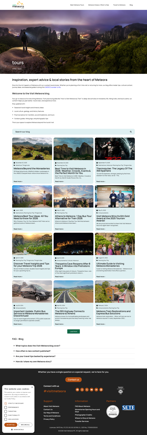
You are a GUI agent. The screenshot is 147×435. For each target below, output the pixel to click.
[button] (73, 345)
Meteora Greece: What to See (98, 5)
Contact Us (48, 409)
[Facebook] (77, 389)
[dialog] (18, 409)
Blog (131, 5)
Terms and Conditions (52, 416)
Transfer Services (82, 421)
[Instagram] (82, 389)
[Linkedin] (101, 389)
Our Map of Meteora (51, 413)
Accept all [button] (11, 425)
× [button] (32, 387)
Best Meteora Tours (77, 5)
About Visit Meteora (51, 406)
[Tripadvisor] (96, 389)
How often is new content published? (33, 351)
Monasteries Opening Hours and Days (87, 410)
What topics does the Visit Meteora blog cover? (38, 345)
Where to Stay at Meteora (85, 418)
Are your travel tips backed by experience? (35, 356)
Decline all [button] (25, 425)
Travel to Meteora (119, 5)
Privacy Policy (49, 419)
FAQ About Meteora (82, 406)
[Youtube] (91, 389)
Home (14, 69)
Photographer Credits (83, 415)
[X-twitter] (87, 389)
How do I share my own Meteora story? (34, 361)
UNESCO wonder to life (53, 87)
